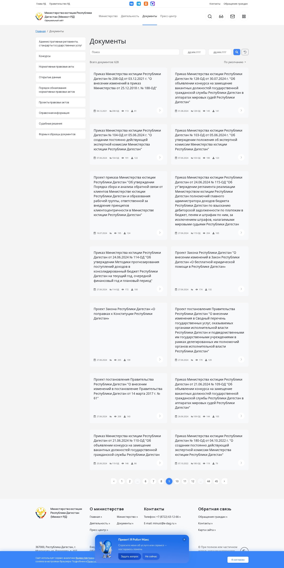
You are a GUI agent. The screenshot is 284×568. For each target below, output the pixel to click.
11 (184, 481)
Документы (149, 16)
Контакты (215, 3)
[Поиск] (209, 16)
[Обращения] (232, 16)
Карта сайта (206, 530)
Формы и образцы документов (57, 134)
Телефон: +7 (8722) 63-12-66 (161, 517)
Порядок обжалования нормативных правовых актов (57, 89)
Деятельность (130, 16)
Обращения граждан (236, 3)
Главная (41, 31)
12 (192, 481)
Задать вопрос (130, 556)
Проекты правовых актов (54, 102)
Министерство (108, 16)
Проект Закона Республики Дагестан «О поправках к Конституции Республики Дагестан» (124, 313)
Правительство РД (59, 3)
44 (208, 481)
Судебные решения (50, 123)
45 (216, 481)
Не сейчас (151, 556)
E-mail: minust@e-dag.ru (159, 523)
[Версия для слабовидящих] (221, 16)
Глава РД (41, 3)
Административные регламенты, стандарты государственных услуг (60, 43)
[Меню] (243, 16)
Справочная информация (54, 113)
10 (177, 481)
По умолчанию (234, 62)
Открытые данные (50, 77)
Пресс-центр (168, 16)
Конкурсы (44, 56)
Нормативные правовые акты (56, 66)
